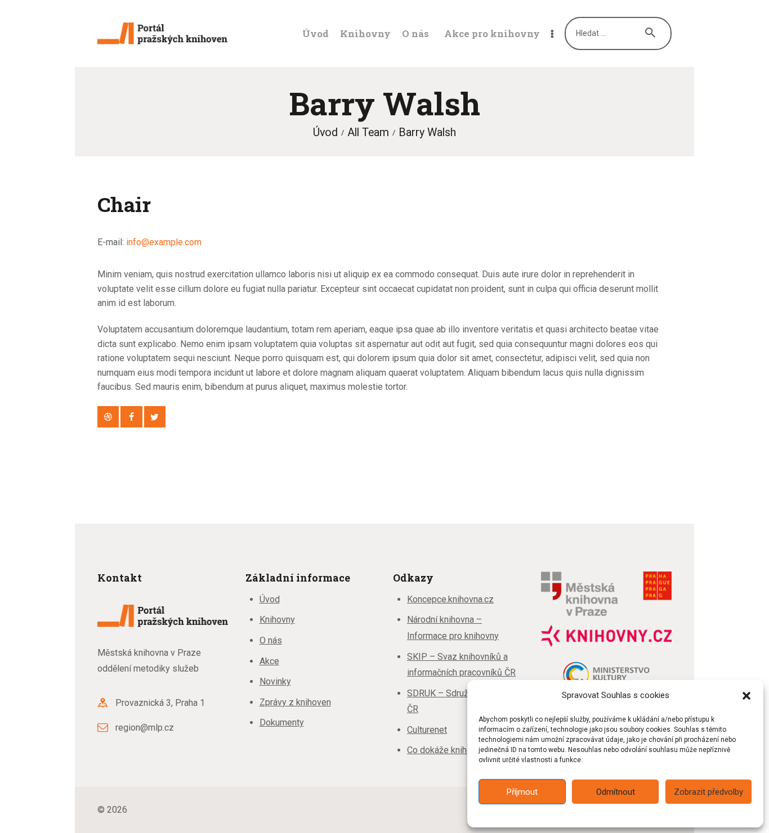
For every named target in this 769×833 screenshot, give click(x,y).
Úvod (325, 132)
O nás (271, 640)
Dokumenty (282, 722)
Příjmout (522, 792)
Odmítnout (615, 792)
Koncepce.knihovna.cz (450, 599)
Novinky (275, 681)
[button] (746, 695)
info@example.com (164, 242)
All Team (368, 132)
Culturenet (427, 729)
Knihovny (277, 619)
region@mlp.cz (144, 727)
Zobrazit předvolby (708, 792)
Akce (269, 661)
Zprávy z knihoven (295, 702)
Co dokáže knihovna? (448, 750)
